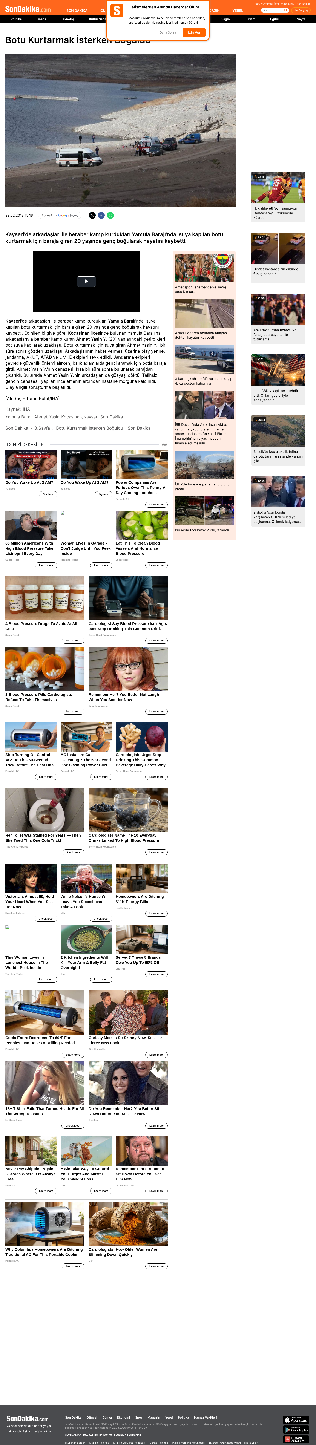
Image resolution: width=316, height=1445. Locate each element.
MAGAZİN (211, 10)
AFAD (46, 357)
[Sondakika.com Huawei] (296, 1439)
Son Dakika (73, 1417)
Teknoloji (68, 19)
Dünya (107, 1417)
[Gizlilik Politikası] (99, 1442)
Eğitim (275, 19)
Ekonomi (123, 1417)
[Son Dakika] (28, 9)
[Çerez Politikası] (159, 1442)
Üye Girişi (299, 10)
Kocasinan (78, 333)
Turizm (250, 19)
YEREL (237, 10)
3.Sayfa (299, 19)
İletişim (37, 1431)
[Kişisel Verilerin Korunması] (188, 1442)
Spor (138, 1417)
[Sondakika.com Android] (296, 1429)
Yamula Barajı (121, 321)
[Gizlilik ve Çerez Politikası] (129, 1442)
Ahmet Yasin (89, 339)
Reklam (27, 1431)
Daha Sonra (168, 32)
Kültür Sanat (98, 19)
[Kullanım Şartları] (75, 1442)
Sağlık (225, 19)
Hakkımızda (14, 1431)
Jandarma (124, 357)
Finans (41, 19)
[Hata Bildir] (251, 1442)
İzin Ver (194, 32)
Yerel (169, 1417)
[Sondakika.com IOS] (296, 1420)
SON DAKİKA (77, 10)
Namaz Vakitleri (205, 1417)
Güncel (92, 1417)
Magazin (153, 1417)
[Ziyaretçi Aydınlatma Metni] (225, 1442)
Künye (47, 1431)
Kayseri (13, 321)
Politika (16, 19)
